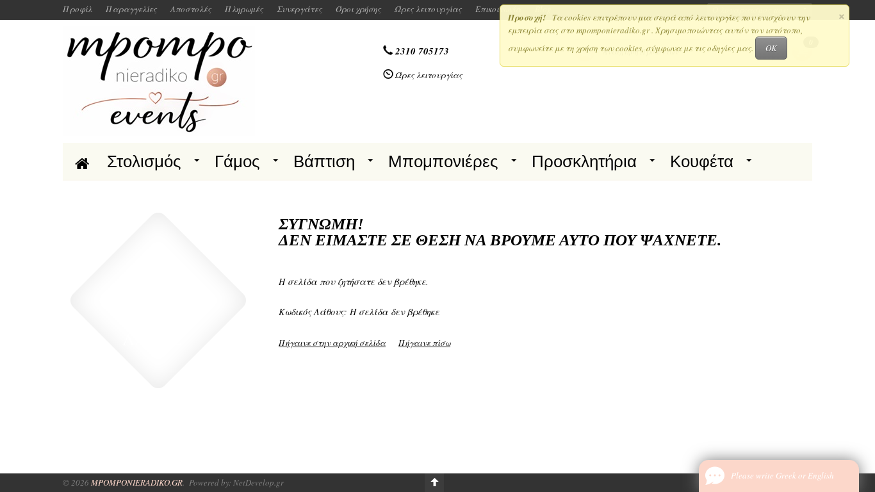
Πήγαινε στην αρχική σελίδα (332, 342)
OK (771, 48)
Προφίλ (77, 9)
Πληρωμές (244, 9)
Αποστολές (190, 9)
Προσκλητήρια (584, 161)
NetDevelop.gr (258, 482)
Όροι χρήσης (358, 9)
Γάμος (237, 161)
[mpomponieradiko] (159, 80)
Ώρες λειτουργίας (428, 9)
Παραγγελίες (131, 9)
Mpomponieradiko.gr (137, 482)
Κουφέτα (701, 161)
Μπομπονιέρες (443, 161)
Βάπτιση (324, 161)
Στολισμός (144, 161)
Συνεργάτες (299, 9)
